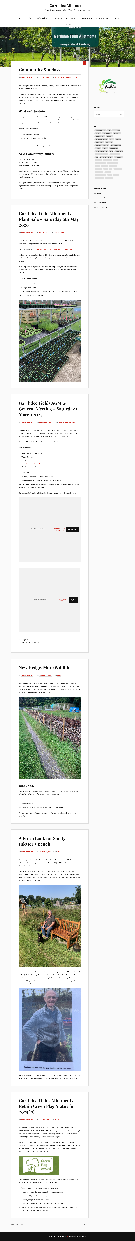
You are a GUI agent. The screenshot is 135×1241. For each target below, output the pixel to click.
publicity (113, 166)
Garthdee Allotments (67, 5)
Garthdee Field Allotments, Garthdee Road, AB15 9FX (57, 249)
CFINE (111, 139)
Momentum (107, 160)
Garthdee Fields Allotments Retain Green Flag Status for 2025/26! (47, 1106)
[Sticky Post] (84, 63)
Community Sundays (40, 69)
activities (116, 130)
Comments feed (102, 202)
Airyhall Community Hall (30, 464)
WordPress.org (102, 207)
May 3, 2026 (43, 233)
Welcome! (19, 18)
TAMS (110, 175)
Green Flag (119, 151)
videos (116, 175)
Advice (29, 18)
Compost (109, 142)
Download (72, 529)
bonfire (109, 136)
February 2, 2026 (46, 422)
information (114, 154)
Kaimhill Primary (106, 157)
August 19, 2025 (45, 852)
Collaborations (42, 18)
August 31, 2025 (45, 675)
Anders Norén (81, 1236)
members (98, 160)
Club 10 (118, 139)
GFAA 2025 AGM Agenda (63, 600)
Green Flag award (102, 154)
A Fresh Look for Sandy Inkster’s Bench (42, 841)
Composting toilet (102, 145)
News (62, 233)
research (99, 169)
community (99, 142)
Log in (99, 193)
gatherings (114, 148)
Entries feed (101, 198)
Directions (67, 24)
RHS (111, 169)
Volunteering (57, 18)
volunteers (100, 178)
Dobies (98, 148)
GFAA (111, 151)
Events (62, 78)
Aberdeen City (100, 130)
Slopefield (99, 172)
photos (104, 166)
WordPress (62, 1236)
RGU (105, 169)
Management (103, 18)
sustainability (101, 175)
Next (86, 1225)
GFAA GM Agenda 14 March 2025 (59, 529)
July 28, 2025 (44, 1120)
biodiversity (100, 136)
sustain (108, 172)
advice (98, 133)
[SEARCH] (121, 114)
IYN (97, 157)
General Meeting (64, 422)
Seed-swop (118, 169)
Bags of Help (107, 133)
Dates (57, 78)
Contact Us (115, 18)
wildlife (109, 178)
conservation (116, 145)
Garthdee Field (27, 78)
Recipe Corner (71, 18)
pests (97, 166)
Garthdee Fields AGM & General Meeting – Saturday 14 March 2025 (49, 408)
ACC (109, 130)
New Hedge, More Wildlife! (45, 667)
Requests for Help (88, 18)
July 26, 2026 (44, 78)
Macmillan (118, 157)
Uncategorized (72, 78)
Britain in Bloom (101, 139)
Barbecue (117, 133)
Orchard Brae (113, 163)
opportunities (101, 163)
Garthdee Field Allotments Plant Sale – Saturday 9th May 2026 (49, 219)
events (105, 148)
